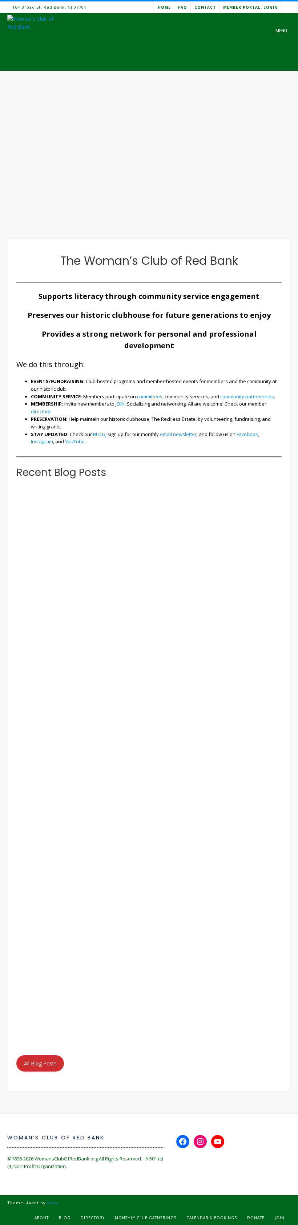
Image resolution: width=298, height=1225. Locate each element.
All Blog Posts (40, 1063)
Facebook (247, 434)
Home (164, 7)
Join (280, 1217)
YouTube (75, 441)
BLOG (99, 434)
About (42, 1217)
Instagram (42, 441)
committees (149, 396)
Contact (205, 7)
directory (41, 411)
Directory (93, 1217)
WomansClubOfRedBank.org (66, 1158)
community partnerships (247, 396)
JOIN (120, 403)
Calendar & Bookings (211, 1217)
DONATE (256, 1217)
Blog (65, 1217)
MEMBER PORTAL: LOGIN (250, 7)
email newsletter (178, 434)
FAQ (182, 7)
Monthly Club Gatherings (145, 1217)
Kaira (53, 1202)
